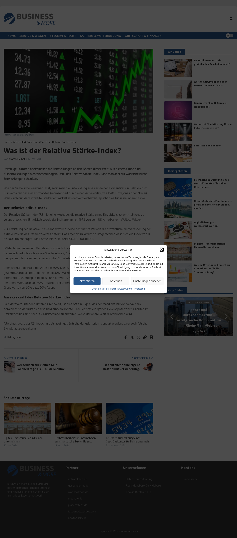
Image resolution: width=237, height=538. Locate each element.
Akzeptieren (87, 281)
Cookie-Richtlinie (100, 288)
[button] (161, 250)
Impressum (139, 288)
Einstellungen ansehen (147, 281)
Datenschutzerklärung (121, 288)
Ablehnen (116, 281)
